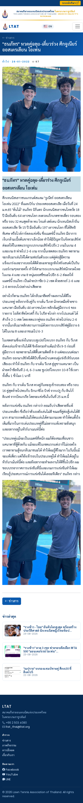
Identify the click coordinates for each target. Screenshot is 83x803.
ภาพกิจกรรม (9, 745)
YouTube (12, 774)
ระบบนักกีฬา (69, 3)
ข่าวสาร (10, 38)
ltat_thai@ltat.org (18, 727)
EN (50, 26)
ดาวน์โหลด (8, 750)
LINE (8, 779)
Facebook (12, 770)
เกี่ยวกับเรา (8, 755)
